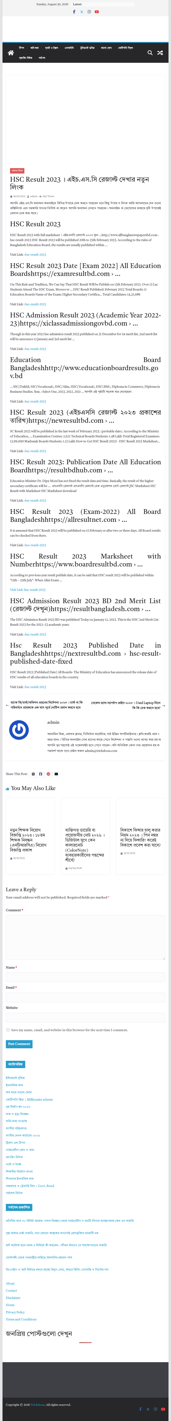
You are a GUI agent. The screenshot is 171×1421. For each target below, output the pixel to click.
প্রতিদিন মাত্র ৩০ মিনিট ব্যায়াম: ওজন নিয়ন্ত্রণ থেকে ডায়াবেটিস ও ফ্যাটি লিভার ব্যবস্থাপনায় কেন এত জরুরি (70, 1221)
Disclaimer (13, 1298)
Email (11, 987)
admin (34, 196)
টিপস (21, 48)
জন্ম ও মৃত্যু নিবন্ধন (17, 1114)
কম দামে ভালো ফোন (19, 1092)
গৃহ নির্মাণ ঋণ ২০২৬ (18, 1107)
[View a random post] (160, 53)
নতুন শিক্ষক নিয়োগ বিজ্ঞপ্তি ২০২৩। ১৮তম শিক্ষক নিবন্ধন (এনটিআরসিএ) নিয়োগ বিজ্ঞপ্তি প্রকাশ (28, 840)
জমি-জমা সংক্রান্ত (16, 1121)
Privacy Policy (15, 1312)
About (10, 1283)
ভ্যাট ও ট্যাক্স (51, 48)
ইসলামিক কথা (14, 1085)
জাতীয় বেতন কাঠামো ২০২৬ (23, 1135)
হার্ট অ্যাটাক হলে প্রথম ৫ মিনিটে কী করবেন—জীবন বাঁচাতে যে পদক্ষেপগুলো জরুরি (56, 1245)
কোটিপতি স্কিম (125, 48)
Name (11, 967)
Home (10, 1305)
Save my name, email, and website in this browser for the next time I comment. (69, 1030)
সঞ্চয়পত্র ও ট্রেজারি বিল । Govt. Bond (30, 1186)
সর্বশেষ (42, 58)
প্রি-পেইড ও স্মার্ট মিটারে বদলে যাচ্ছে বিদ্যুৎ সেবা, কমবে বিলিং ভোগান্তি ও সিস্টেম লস (57, 1269)
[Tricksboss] (11, 53)
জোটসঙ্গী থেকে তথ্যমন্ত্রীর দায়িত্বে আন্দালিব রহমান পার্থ (39, 1257)
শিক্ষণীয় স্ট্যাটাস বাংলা (19, 1171)
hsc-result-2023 (35, 255)
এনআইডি (69, 48)
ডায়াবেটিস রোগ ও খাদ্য (20, 1150)
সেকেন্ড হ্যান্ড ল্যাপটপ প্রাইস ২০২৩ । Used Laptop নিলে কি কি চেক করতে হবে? (125, 706)
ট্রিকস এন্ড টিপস (15, 1143)
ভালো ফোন (106, 48)
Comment (14, 910)
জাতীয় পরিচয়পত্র (16, 1128)
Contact (11, 1291)
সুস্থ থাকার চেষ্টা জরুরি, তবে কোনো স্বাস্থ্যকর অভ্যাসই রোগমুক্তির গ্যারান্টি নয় (52, 1233)
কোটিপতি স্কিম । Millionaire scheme (29, 1099)
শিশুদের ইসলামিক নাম (20, 1179)
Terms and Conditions (21, 1319)
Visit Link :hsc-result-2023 (27, 590)
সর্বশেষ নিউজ (17, 171)
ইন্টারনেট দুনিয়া (87, 48)
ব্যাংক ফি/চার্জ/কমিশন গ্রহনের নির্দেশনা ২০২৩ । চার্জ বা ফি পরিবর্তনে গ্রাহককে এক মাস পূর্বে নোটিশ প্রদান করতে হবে (47, 705)
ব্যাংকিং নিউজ (25, 58)
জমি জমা (35, 48)
